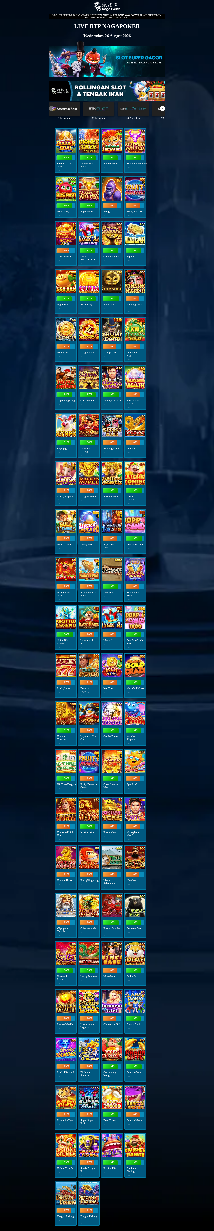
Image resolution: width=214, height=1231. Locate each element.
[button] (162, 108)
